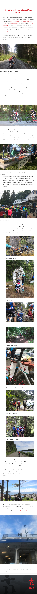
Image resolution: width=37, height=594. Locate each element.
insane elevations (14, 23)
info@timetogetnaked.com (29, 586)
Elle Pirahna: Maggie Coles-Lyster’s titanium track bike (17, 570)
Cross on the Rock (24, 510)
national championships (15, 21)
